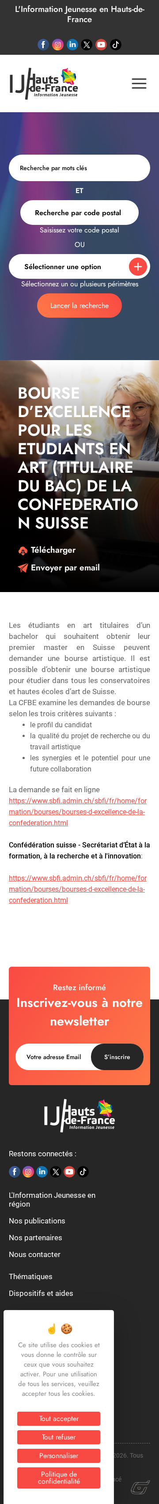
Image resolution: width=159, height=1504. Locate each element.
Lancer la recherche (79, 305)
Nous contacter (35, 1254)
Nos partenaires (35, 1237)
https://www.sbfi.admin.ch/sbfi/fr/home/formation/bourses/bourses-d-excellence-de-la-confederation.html (78, 812)
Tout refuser (59, 1437)
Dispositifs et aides (41, 1293)
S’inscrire (117, 1056)
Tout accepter (59, 1418)
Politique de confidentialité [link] (59, 1477)
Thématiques (31, 1276)
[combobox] (79, 212)
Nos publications (37, 1220)
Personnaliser (58, 1456)
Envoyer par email (64, 567)
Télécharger (52, 550)
